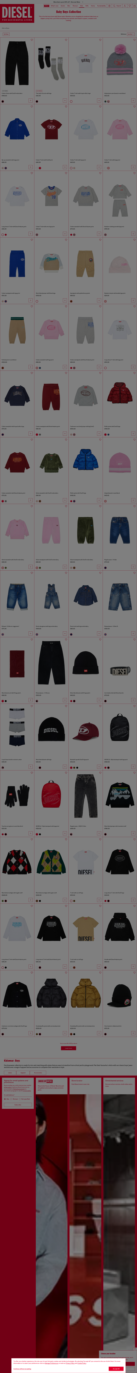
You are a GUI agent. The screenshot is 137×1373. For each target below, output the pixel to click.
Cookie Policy (82, 1363)
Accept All (116, 1369)
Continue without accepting (22, 1369)
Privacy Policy (70, 1363)
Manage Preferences (51, 1363)
